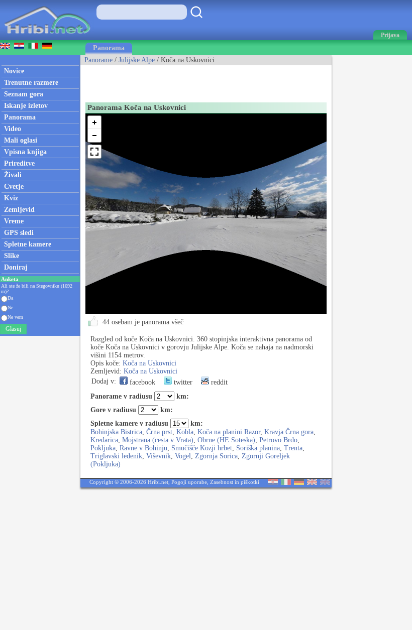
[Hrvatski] (273, 482)
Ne (10, 307)
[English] (312, 482)
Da (10, 298)
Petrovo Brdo (278, 440)
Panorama (109, 48)
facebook (141, 382)
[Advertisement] (198, 80)
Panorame (98, 60)
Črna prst (159, 432)
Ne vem (15, 317)
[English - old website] (325, 482)
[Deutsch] (299, 482)
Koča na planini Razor (228, 432)
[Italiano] (286, 482)
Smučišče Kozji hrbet (201, 448)
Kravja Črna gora (289, 432)
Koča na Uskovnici (149, 363)
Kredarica (104, 440)
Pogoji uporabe (189, 482)
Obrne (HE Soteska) (226, 440)
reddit (218, 382)
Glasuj (13, 328)
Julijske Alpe (137, 60)
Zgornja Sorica (216, 456)
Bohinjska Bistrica (116, 432)
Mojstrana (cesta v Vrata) (157, 440)
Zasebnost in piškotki (234, 482)
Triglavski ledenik (116, 456)
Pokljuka (103, 448)
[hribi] (47, 38)
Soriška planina (258, 448)
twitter (182, 382)
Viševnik (158, 456)
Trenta (293, 448)
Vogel (183, 456)
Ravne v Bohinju (143, 448)
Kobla (184, 432)
